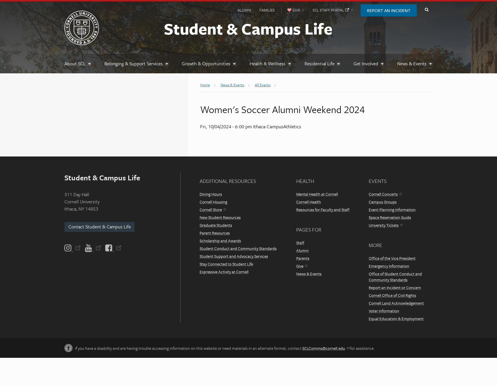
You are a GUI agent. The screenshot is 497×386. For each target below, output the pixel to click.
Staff (300, 243)
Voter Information (384, 311)
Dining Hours (211, 194)
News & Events (309, 274)
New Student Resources (220, 217)
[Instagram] (73, 248)
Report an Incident (388, 10)
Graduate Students (216, 225)
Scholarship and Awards (220, 241)
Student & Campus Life (248, 28)
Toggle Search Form (426, 10)
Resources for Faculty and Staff (322, 210)
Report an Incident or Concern (395, 287)
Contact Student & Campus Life (99, 226)
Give (299, 266)
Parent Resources (215, 233)
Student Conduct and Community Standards (238, 248)
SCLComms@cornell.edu (323, 348)
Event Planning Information (392, 210)
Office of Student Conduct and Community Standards (395, 277)
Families (267, 10)
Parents (302, 258)
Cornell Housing (213, 202)
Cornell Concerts (383, 194)
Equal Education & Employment (396, 319)
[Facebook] (113, 248)
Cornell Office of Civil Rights (392, 295)
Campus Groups (383, 202)
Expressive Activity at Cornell (224, 272)
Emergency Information (389, 266)
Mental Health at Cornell (317, 194)
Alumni (244, 10)
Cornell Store (211, 210)
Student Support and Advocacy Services (234, 256)
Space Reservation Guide (390, 217)
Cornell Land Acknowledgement (396, 303)
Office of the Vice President (392, 258)
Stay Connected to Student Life (226, 264)
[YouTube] (93, 248)
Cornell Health (308, 202)
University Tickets (384, 225)
